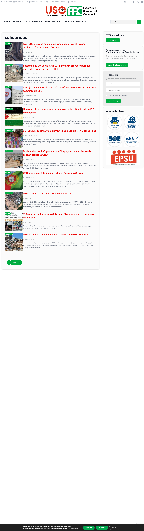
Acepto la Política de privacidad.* (118, 95)
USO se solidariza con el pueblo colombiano (47, 193)
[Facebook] (129, 2)
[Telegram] (134, 2)
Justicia (47, 21)
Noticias (7, 43)
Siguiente (15, 262)
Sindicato (15, 21)
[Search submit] (139, 22)
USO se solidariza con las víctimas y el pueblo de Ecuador (55, 234)
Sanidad (55, 21)
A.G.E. (25, 21)
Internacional (9, 65)
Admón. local (67, 21)
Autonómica (36, 21)
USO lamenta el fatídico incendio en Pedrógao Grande (53, 173)
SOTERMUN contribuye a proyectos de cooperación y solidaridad (59, 130)
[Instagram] (125, 2)
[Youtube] (142, 2)
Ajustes (114, 528)
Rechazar (102, 528)
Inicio (6, 21)
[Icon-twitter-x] (138, 2)
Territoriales (80, 21)
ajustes (75, 529)
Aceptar (89, 528)
